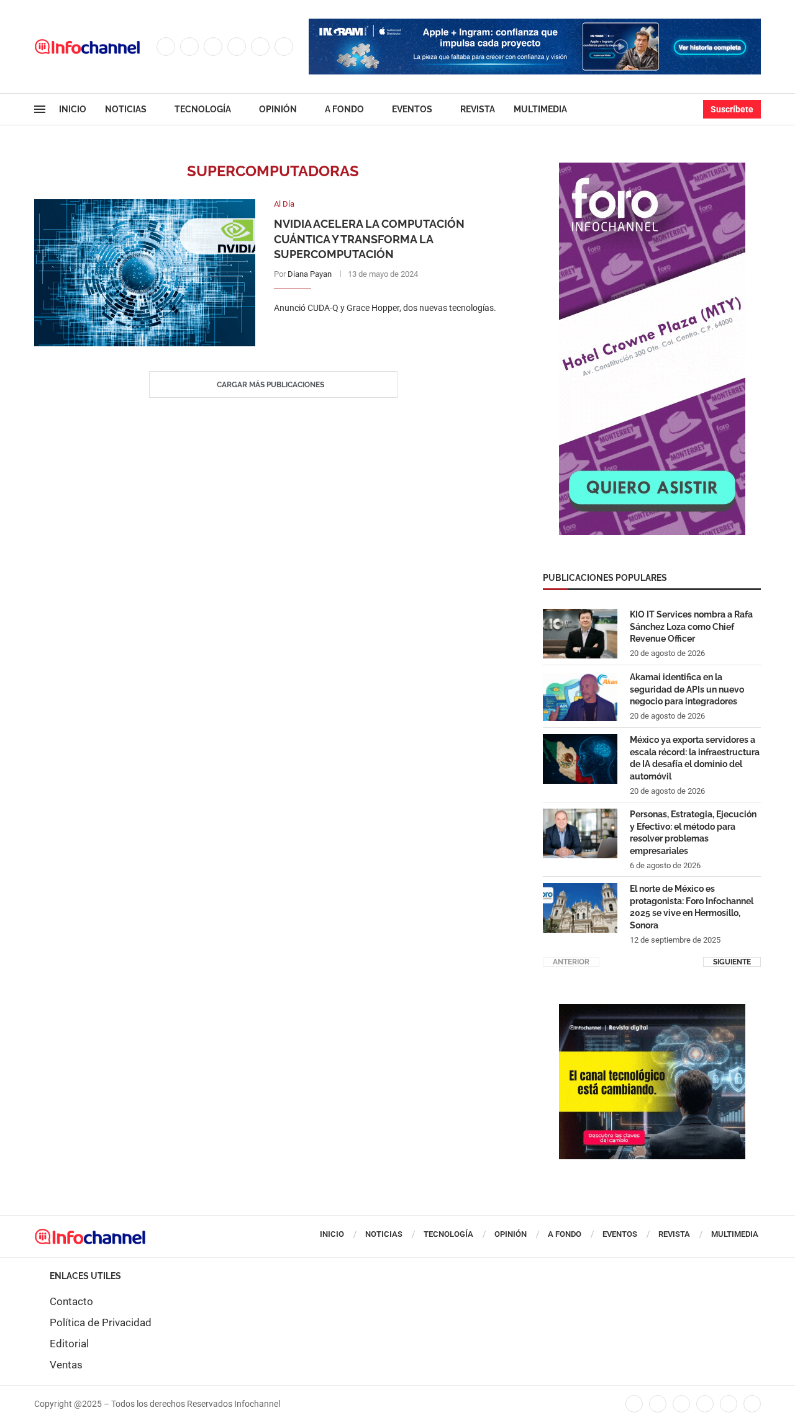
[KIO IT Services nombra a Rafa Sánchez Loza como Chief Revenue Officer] (580, 633)
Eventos (412, 109)
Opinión (278, 109)
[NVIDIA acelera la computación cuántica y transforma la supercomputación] (144, 272)
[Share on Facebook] (380, 333)
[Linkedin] (236, 46)
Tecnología (203, 109)
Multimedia (540, 109)
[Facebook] (166, 46)
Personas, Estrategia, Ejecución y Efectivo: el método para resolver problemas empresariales (693, 832)
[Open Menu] (39, 109)
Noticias (126, 109)
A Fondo (344, 109)
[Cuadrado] (652, 1010)
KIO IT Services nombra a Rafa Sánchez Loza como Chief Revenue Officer (691, 626)
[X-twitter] (657, 1403)
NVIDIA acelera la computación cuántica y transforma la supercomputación (369, 239)
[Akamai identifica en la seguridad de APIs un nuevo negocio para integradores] (580, 696)
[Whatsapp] (284, 46)
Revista (477, 109)
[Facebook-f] (634, 1403)
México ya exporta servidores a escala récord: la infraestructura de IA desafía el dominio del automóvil (695, 758)
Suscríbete (732, 109)
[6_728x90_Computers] (535, 25)
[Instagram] (213, 46)
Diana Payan (310, 274)
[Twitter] (189, 46)
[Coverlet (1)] (652, 169)
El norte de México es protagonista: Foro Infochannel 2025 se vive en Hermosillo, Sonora (691, 907)
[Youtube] (260, 46)
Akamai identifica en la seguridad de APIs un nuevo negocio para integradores (687, 689)
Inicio (72, 109)
